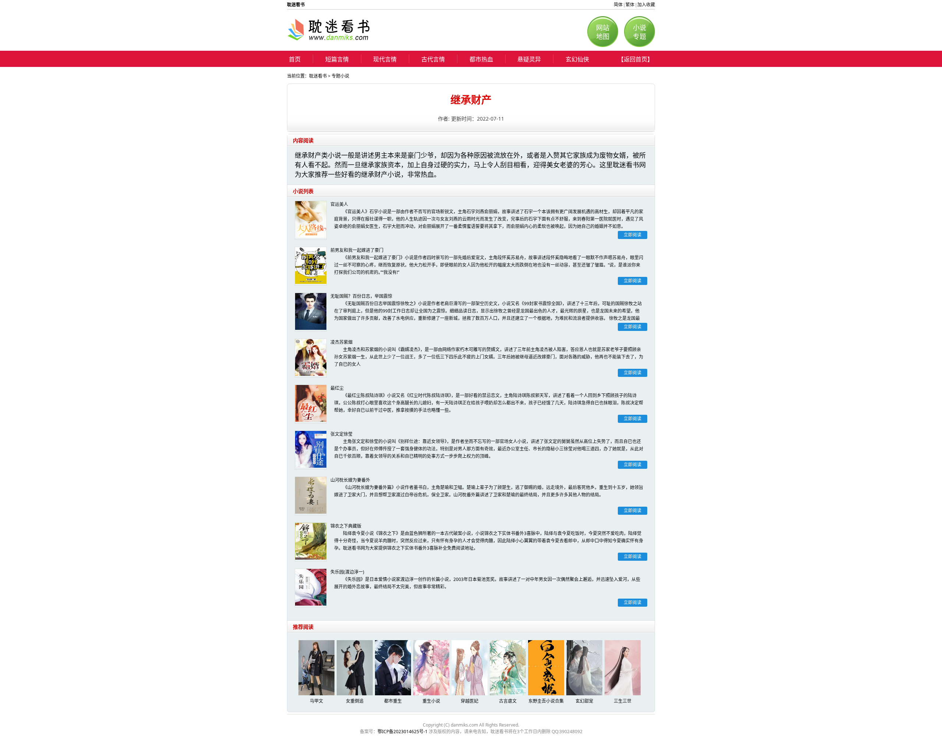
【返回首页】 (635, 59)
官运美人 (339, 204)
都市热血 (481, 59)
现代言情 (385, 59)
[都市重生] (393, 694)
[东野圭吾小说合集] (546, 694)
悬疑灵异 (529, 59)
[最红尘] (311, 404)
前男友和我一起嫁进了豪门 (356, 250)
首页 (295, 59)
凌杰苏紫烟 (341, 342)
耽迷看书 (318, 76)
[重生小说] (431, 694)
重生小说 (431, 701)
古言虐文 (508, 701)
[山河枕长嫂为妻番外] (311, 496)
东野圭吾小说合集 (546, 701)
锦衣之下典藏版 (345, 526)
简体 (618, 4)
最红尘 (337, 388)
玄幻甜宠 (584, 701)
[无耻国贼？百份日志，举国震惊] (311, 312)
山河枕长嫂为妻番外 (350, 480)
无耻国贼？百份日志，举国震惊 (361, 296)
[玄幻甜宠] (584, 694)
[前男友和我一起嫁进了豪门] (311, 266)
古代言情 (433, 59)
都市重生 (393, 701)
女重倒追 (355, 701)
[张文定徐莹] (311, 450)
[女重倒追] (355, 694)
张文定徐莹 (341, 434)
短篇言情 (337, 59)
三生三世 (622, 701)
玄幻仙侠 (577, 59)
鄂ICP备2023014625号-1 (403, 731)
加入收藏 (646, 4)
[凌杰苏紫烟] (311, 358)
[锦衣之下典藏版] (311, 541)
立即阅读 (632, 235)
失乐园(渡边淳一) (347, 572)
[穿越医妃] (469, 694)
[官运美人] (311, 220)
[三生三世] (623, 694)
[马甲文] (316, 694)
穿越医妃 (469, 701)
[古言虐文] (508, 694)
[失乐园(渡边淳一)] (311, 587)
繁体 (630, 4)
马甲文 (316, 701)
